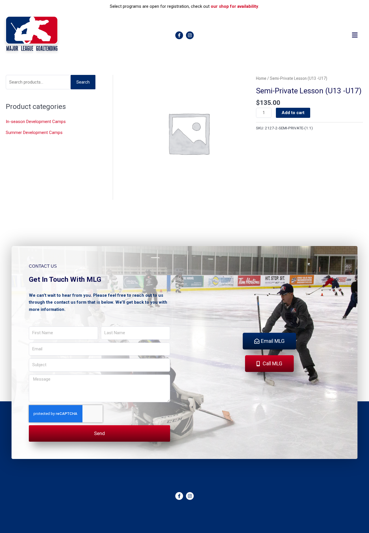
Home (261, 78)
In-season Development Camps (36, 121)
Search (83, 82)
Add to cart (293, 112)
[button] (355, 35)
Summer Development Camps (34, 132)
